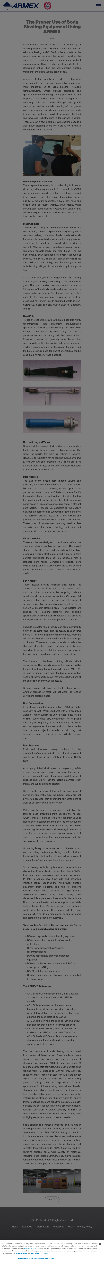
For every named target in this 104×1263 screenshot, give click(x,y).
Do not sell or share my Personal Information (36, 1258)
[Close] (100, 1244)
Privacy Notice (30, 1248)
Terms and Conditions (39, 1253)
